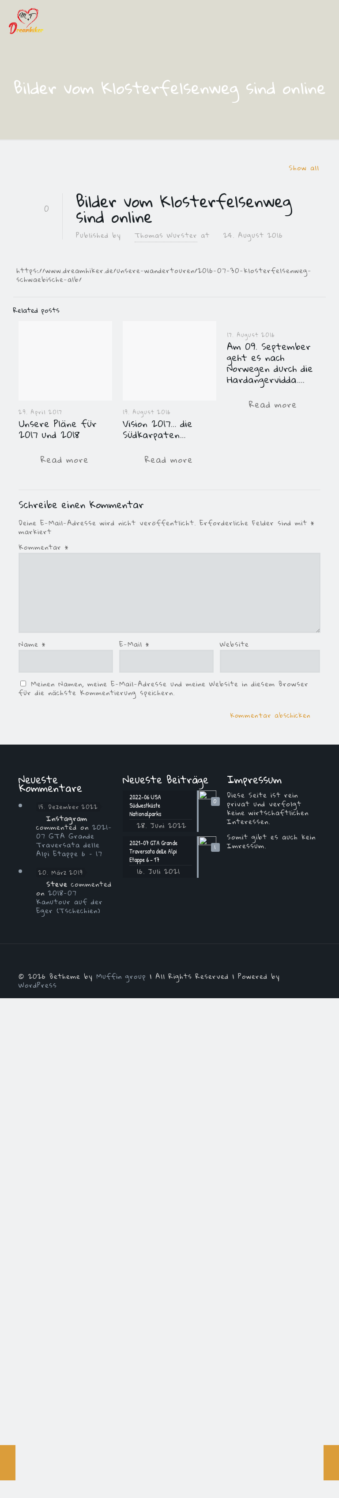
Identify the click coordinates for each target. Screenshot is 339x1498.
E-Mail (134, 644)
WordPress (38, 985)
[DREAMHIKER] (26, 20)
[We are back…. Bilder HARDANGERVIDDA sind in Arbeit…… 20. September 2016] (331, 1462)
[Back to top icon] (311, 962)
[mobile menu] (324, 19)
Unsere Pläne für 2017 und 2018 (58, 429)
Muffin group (121, 976)
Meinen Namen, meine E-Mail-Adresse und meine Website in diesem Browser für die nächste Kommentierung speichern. (164, 688)
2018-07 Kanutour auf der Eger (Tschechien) (69, 901)
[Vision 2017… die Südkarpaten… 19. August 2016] (7, 1462)
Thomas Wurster (166, 235)
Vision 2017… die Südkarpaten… (157, 429)
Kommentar (44, 547)
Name (32, 644)
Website (234, 644)
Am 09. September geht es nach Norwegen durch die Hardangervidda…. (270, 362)
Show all (304, 167)
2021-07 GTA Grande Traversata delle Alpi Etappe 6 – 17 (74, 840)
